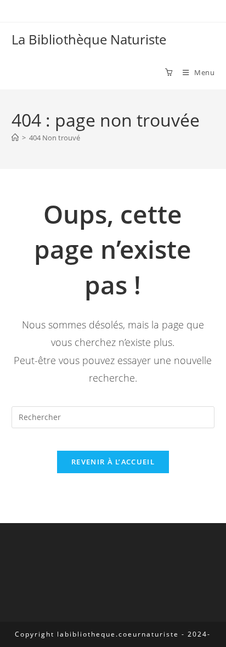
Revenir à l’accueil (113, 462)
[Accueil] (15, 138)
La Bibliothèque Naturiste (89, 39)
